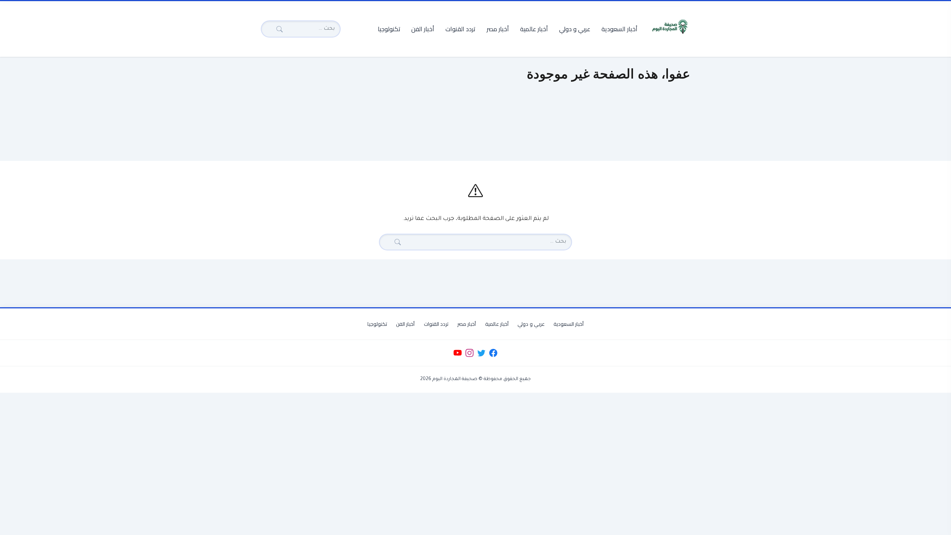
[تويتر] (481, 353)
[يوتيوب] (457, 353)
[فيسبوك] (493, 353)
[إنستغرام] (469, 353)
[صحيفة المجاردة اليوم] (669, 26)
